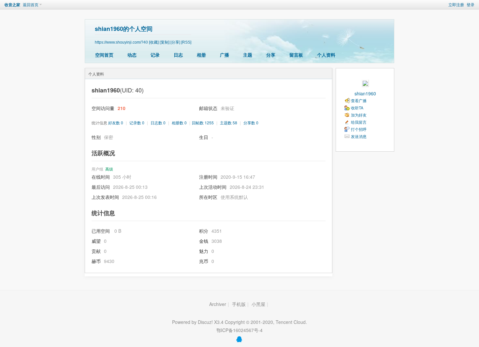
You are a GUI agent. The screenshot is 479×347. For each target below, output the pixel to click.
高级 (109, 169)
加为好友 (359, 115)
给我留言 (359, 122)
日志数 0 (158, 122)
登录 (470, 4)
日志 (178, 54)
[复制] (164, 42)
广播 (224, 54)
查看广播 (359, 100)
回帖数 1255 (203, 122)
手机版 (239, 304)
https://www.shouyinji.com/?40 (121, 42)
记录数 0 (136, 122)
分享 (270, 54)
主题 (247, 54)
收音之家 (12, 4)
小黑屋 (258, 304)
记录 (155, 54)
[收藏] (154, 42)
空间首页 (104, 54)
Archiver (217, 304)
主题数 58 (228, 122)
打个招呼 (359, 129)
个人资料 (326, 54)
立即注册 (456, 4)
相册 (201, 54)
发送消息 (359, 136)
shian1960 (365, 93)
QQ (239, 339)
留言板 (296, 54)
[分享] (175, 42)
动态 (132, 54)
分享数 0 (250, 122)
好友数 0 (115, 122)
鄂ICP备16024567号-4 (239, 330)
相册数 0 (179, 122)
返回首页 (30, 4)
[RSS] (186, 42)
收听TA (357, 107)
